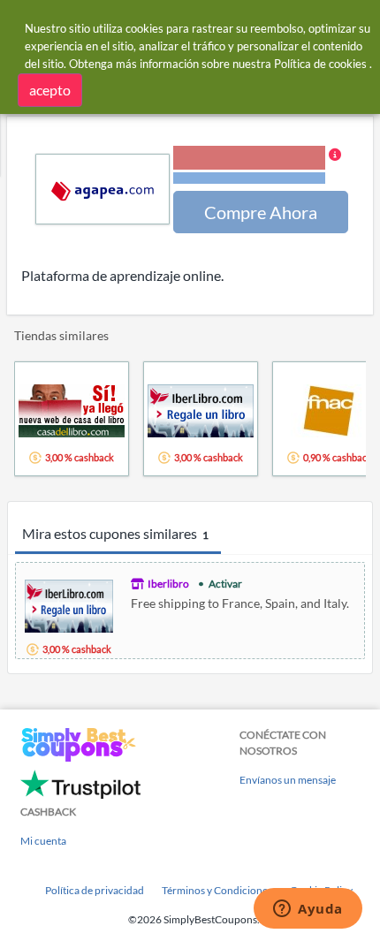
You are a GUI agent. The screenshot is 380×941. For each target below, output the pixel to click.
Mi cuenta (43, 840)
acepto (50, 89)
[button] (257, 166)
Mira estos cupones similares (115, 533)
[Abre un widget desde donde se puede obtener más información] (308, 910)
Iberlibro (168, 583)
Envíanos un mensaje (287, 779)
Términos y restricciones (249, 178)
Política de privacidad (94, 890)
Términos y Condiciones (217, 890)
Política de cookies (320, 64)
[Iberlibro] (69, 604)
